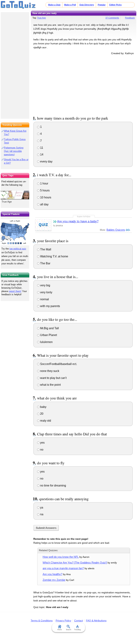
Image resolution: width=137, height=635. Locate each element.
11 (41, 147)
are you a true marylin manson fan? (63, 568)
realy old (45, 420)
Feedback (130, 18)
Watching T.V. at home (53, 256)
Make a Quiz (54, 5)
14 (41, 154)
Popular (102, 5)
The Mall (45, 249)
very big (44, 285)
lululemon (46, 342)
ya (41, 507)
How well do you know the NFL (61, 556)
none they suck (49, 370)
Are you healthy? (52, 574)
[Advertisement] (83, 85)
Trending (77, 630)
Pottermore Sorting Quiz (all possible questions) (13, 151)
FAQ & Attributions (96, 620)
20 (41, 413)
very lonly (45, 292)
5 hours (44, 190)
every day (45, 161)
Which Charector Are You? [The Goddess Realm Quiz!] (75, 562)
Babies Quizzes (115, 229)
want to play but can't (53, 377)
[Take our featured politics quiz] (15, 232)
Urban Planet (48, 335)
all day (44, 204)
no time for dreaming (52, 485)
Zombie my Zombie (54, 579)
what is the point (50, 384)
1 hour (43, 183)
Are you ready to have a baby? (77, 221)
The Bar (44, 263)
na (41, 514)
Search (68, 630)
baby (42, 406)
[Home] (18, 5)
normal (44, 299)
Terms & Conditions (42, 620)
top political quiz (17, 248)
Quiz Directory (86, 5)
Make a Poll (70, 5)
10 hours (45, 197)
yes (42, 442)
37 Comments (112, 18)
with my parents (49, 306)
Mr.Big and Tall (49, 328)
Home (59, 630)
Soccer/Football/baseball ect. (58, 363)
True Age (41, 18)
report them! (15, 291)
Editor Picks (115, 5)
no (41, 449)
